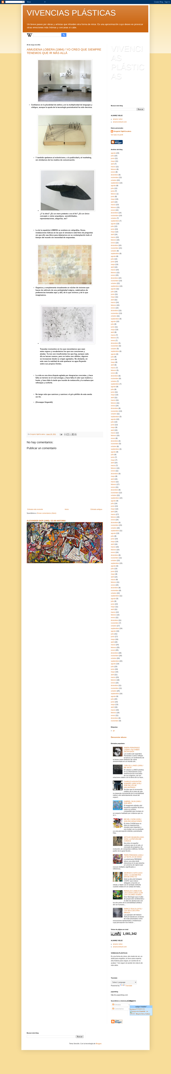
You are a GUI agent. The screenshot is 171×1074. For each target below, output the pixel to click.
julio (112, 156)
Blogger (98, 1044)
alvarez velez (118, 119)
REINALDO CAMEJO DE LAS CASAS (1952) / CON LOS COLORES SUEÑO (133, 893)
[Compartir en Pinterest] (75, 434)
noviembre (115, 177)
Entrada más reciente (35, 509)
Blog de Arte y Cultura (143, 1014)
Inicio (67, 509)
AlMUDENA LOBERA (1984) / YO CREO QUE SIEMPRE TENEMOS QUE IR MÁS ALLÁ (64, 51)
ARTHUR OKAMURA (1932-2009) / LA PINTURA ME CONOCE (134, 839)
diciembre (114, 175)
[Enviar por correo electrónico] (65, 434)
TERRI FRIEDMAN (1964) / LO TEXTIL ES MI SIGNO (133, 856)
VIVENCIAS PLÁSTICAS (71, 12)
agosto (113, 153)
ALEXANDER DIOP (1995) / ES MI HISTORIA (46, 521)
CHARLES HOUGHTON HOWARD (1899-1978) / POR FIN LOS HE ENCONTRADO (132, 784)
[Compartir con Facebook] (73, 434)
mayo (113, 161)
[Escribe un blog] (68, 434)
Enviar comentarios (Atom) (46, 513)
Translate (128, 986)
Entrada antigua (96, 509)
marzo (113, 167)
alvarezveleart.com (120, 122)
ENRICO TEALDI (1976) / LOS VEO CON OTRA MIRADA (133, 911)
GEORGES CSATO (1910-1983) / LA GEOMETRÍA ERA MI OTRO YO (133, 875)
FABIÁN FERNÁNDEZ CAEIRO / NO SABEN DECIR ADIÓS (132, 750)
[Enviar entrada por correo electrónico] (61, 434)
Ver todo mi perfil (117, 135)
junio (112, 158)
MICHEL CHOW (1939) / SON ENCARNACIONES (133, 820)
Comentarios (119, 1009)
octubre (113, 180)
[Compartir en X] (70, 434)
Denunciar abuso (119, 737)
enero (113, 172)
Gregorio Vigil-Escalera (122, 131)
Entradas (117, 1005)
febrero (113, 169)
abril (112, 164)
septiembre (115, 183)
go (114, 731)
